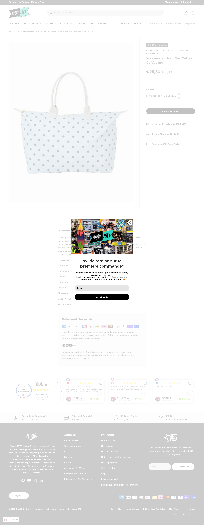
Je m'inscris (102, 297)
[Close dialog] (129, 222)
